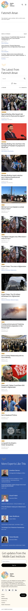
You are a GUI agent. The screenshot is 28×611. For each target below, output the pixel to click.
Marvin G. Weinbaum (5, 270)
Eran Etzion (3, 182)
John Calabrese (4, 151)
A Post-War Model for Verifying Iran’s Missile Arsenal (13, 507)
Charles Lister (4, 119)
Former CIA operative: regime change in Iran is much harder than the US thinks (13, 485)
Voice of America (4, 43)
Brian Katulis (10, 151)
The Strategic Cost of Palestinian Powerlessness (12, 527)
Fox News (3, 58)
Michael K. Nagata (14, 299)
